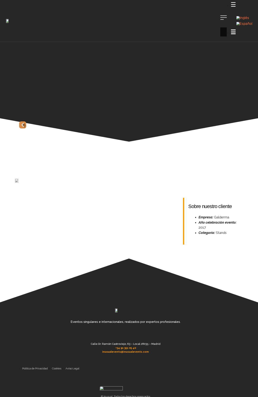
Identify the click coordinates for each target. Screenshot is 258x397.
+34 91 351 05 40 (125, 347)
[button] (223, 21)
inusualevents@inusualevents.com (125, 351)
